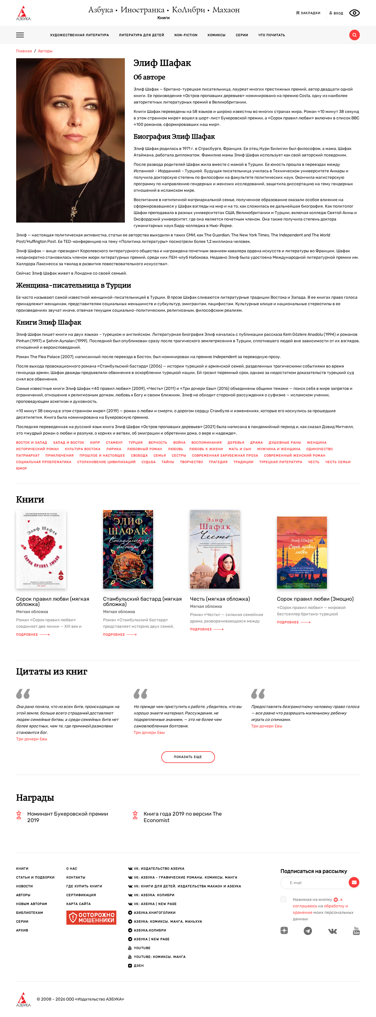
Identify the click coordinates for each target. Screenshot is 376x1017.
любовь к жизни (206, 449)
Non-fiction (186, 35)
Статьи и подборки (35, 877)
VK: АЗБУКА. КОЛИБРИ (154, 895)
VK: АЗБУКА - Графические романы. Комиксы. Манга (185, 877)
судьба (149, 462)
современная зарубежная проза (225, 455)
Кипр (95, 443)
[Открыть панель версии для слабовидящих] (354, 13)
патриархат (28, 455)
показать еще (188, 757)
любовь (175, 449)
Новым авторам (31, 904)
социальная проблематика (43, 462)
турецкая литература (280, 462)
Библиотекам (29, 913)
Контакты (75, 877)
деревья (236, 443)
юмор (21, 468)
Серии (242, 35)
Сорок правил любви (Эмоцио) (315, 599)
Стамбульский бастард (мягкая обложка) (142, 601)
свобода (139, 455)
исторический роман (37, 449)
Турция (136, 443)
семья (160, 455)
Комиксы (217, 35)
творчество (191, 462)
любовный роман (144, 449)
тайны (168, 462)
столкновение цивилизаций (106, 462)
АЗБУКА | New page (152, 939)
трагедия (218, 462)
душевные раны (285, 443)
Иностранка (142, 10)
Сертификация (81, 895)
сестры (179, 455)
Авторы (23, 895)
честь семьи (338, 462)
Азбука (100, 10)
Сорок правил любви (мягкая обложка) (52, 601)
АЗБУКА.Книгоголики (155, 913)
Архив (22, 930)
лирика (113, 449)
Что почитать (271, 35)
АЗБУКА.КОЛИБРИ (150, 930)
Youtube (142, 948)
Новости (24, 886)
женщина (317, 443)
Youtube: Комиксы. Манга (160, 957)
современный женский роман (294, 455)
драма (256, 443)
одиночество (319, 449)
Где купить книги (84, 886)
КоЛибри (188, 10)
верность (158, 443)
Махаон (225, 10)
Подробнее (27, 635)
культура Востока (82, 449)
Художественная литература (79, 35)
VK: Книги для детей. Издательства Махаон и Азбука (187, 886)
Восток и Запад (31, 443)
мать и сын (240, 449)
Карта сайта (78, 904)
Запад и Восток (68, 443)
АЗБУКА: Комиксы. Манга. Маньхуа (168, 922)
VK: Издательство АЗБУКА (159, 869)
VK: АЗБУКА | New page (155, 904)
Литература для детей (141, 35)
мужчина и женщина (279, 449)
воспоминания (207, 443)
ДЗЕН (139, 966)
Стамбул (114, 443)
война (179, 443)
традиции (244, 462)
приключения (60, 455)
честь (314, 462)
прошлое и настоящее (102, 455)
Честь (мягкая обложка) (220, 599)
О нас (71, 869)
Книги (163, 18)
